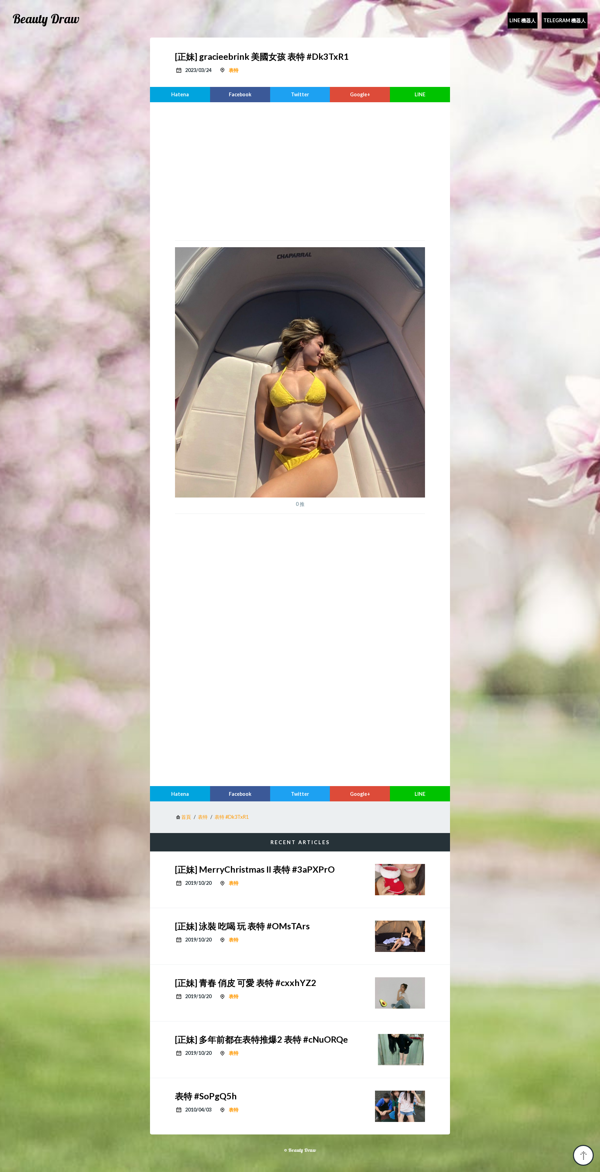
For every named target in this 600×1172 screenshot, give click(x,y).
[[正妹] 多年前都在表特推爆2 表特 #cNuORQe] (400, 1049)
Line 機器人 (522, 20)
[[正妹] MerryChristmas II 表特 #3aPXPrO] (400, 879)
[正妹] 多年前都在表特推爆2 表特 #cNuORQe (261, 1039)
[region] (300, 170)
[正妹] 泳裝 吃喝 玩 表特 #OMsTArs (242, 926)
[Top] (583, 1155)
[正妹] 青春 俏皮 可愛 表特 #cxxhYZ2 (245, 982)
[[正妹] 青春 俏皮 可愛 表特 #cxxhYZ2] (400, 993)
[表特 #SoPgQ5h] (400, 1106)
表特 (234, 70)
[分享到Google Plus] (360, 94)
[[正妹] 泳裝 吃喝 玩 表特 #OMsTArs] (400, 936)
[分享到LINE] (420, 94)
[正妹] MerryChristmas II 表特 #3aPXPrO (255, 869)
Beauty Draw (46, 19)
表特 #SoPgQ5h (206, 1096)
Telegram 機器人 (564, 20)
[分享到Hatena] (180, 94)
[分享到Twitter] (300, 94)
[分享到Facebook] (240, 94)
